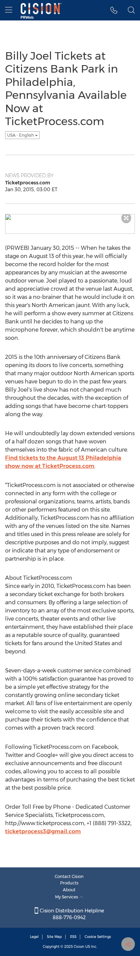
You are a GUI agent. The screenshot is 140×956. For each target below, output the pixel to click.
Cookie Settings (98, 937)
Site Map (54, 937)
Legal (34, 937)
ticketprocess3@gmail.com (43, 831)
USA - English (21, 135)
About (69, 889)
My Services (67, 896)
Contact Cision (69, 876)
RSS (73, 937)
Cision (79, 946)
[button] (114, 10)
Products (69, 882)
